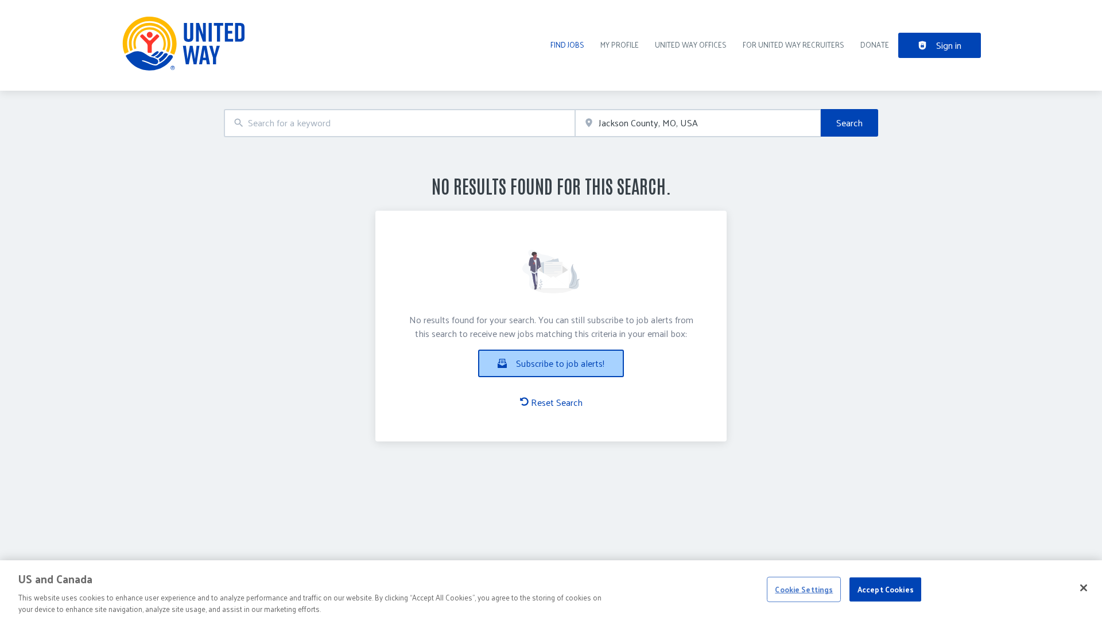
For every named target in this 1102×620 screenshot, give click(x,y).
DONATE (874, 44)
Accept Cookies (885, 589)
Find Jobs (567, 44)
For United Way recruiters (793, 44)
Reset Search (557, 402)
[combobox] (399, 123)
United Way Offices (691, 44)
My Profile (619, 44)
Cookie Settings (804, 589)
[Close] (1083, 587)
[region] (551, 590)
